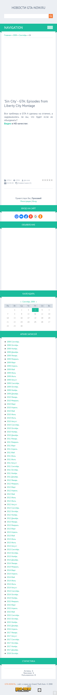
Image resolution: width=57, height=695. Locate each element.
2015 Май (11, 612)
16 (22, 318)
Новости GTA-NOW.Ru (28, 8)
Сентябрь (23, 35)
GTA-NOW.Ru (10, 684)
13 (49, 314)
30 (22, 326)
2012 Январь (12, 480)
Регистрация (25, 201)
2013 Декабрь (12, 560)
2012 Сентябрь (13, 508)
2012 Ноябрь (12, 515)
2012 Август (12, 504)
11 (35, 314)
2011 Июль (11, 459)
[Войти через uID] (17, 216)
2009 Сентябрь (13, 383)
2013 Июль (11, 543)
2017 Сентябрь (13, 639)
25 (35, 322)
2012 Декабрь (12, 518)
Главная (7, 35)
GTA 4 (9, 180)
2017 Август (12, 636)
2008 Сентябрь (13, 342)
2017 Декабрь (12, 650)
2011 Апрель (12, 449)
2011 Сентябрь (13, 466)
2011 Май (11, 453)
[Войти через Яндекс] (31, 216)
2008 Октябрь (12, 345)
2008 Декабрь (12, 352)
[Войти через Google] (35, 216)
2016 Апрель (12, 629)
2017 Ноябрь (12, 646)
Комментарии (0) (24, 183)
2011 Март (11, 446)
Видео (7, 123)
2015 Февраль (13, 601)
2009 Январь (12, 356)
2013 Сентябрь (13, 549)
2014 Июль (11, 584)
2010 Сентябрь (13, 425)
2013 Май (11, 536)
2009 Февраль (13, 359)
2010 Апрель (12, 408)
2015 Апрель (12, 608)
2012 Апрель (12, 491)
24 (28, 322)
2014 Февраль (13, 567)
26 (42, 322)
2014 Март (11, 570)
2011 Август (12, 463)
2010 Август (12, 421)
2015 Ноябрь (12, 622)
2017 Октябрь (12, 643)
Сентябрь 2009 (28, 302)
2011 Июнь (11, 456)
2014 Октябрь (12, 594)
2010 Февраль (13, 401)
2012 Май (11, 494)
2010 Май (11, 411)
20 (49, 318)
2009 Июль (11, 376)
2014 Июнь (11, 581)
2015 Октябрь (12, 619)
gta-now (27, 180)
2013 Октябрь (12, 553)
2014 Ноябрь (12, 598)
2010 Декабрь (12, 435)
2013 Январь (12, 522)
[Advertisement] (28, 67)
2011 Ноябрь (12, 473)
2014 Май (11, 577)
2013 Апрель (12, 532)
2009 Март (11, 362)
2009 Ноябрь (12, 390)
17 (28, 318)
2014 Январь (12, 563)
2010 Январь (12, 397)
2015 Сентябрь (13, 615)
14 (8, 318)
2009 (15, 35)
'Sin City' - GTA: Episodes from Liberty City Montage (26, 103)
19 (42, 318)
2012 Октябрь (12, 511)
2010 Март (11, 404)
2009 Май (11, 369)
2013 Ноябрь (12, 556)
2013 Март (11, 529)
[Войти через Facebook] (26, 216)
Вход (34, 201)
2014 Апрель (12, 574)
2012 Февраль (13, 484)
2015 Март (11, 605)
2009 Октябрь (12, 387)
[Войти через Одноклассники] (40, 216)
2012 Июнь (11, 498)
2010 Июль (11, 418)
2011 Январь (12, 439)
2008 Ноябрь (12, 349)
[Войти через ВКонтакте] (21, 216)
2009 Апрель (12, 366)
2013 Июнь (11, 539)
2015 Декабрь (12, 626)
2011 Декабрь (12, 477)
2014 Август (12, 588)
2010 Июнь (11, 414)
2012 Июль (11, 501)
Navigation (13, 27)
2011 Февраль (13, 442)
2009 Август (12, 380)
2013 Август (12, 546)
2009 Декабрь (12, 394)
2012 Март (11, 487)
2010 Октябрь (12, 428)
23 (22, 322)
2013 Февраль (13, 525)
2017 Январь (12, 633)
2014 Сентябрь (13, 591)
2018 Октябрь (12, 653)
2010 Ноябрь (12, 432)
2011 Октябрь (12, 470)
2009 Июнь (11, 373)
